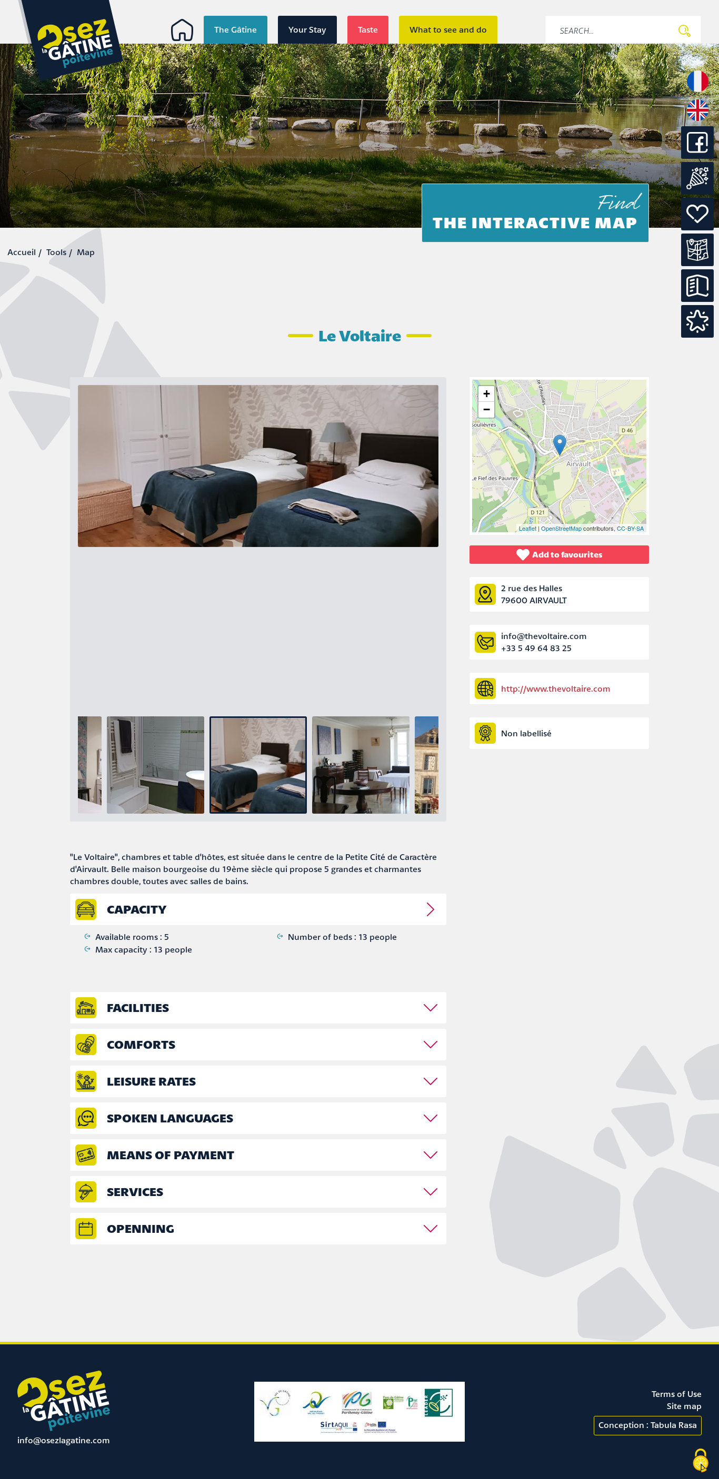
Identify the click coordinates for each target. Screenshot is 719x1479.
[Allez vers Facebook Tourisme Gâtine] (697, 155)
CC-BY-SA (630, 528)
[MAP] (697, 250)
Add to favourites (567, 554)
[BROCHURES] (697, 285)
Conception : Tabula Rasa (647, 1425)
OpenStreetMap (561, 528)
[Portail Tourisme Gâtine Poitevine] (182, 30)
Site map (684, 1406)
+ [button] (486, 393)
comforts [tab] (141, 1044)
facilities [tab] (138, 1007)
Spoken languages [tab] (170, 1118)
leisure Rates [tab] (151, 1081)
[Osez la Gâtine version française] (697, 91)
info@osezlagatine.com (63, 1440)
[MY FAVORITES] (697, 321)
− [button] (486, 409)
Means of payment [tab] (170, 1154)
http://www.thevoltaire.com (556, 688)
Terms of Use (677, 1394)
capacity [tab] (137, 909)
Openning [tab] (140, 1228)
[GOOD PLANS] (697, 214)
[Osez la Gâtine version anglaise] (697, 120)
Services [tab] (135, 1191)
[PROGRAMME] (697, 178)
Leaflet (527, 528)
